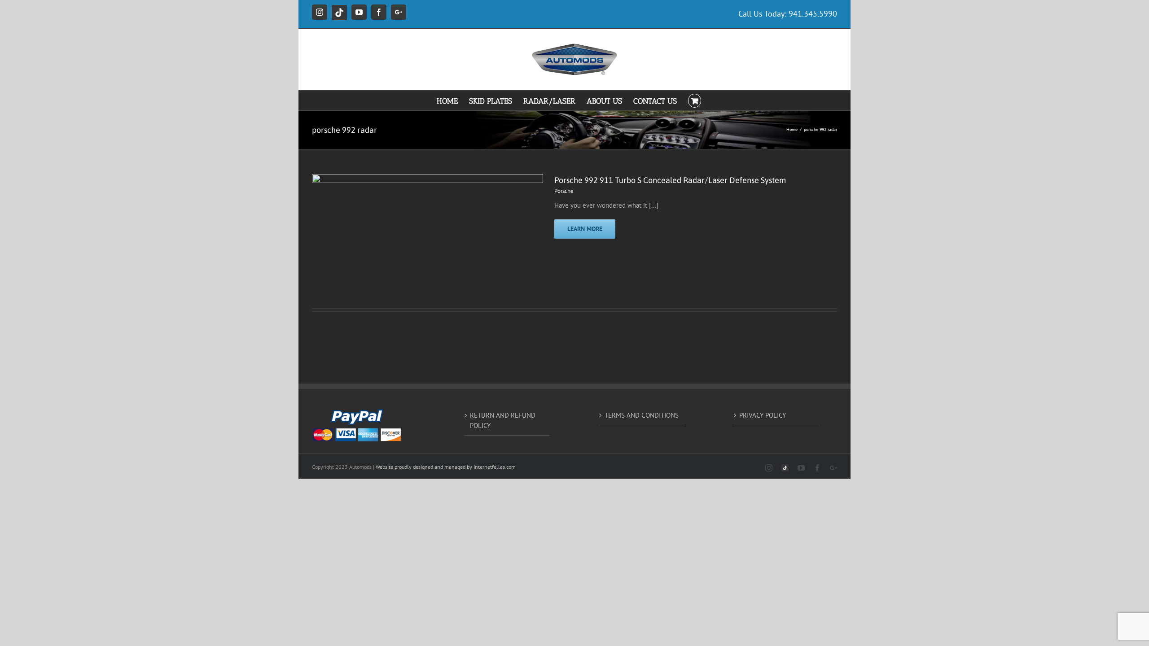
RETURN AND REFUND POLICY (502, 420)
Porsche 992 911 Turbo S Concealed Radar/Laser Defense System (670, 180)
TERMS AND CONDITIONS (642, 415)
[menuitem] (453, 100)
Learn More (584, 229)
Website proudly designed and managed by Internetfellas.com (446, 466)
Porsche (564, 191)
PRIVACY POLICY (762, 415)
